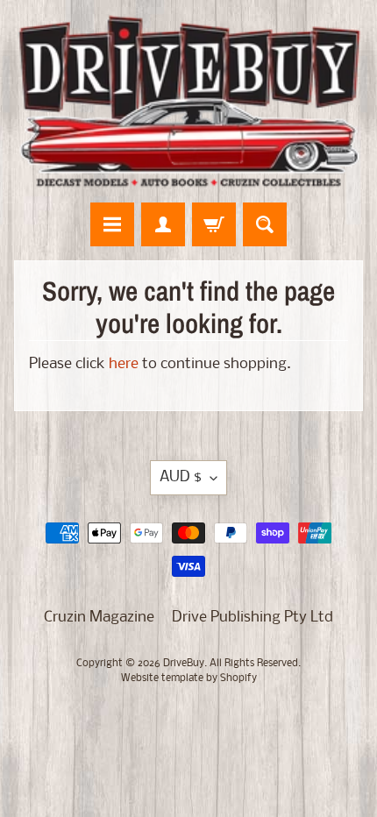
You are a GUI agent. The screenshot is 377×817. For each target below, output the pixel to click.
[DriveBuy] (188, 101)
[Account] (163, 224)
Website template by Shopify (189, 678)
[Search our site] (265, 224)
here (124, 364)
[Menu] (112, 224)
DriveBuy (183, 663)
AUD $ (181, 477)
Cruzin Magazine (99, 617)
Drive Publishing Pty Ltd (252, 617)
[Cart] (214, 224)
